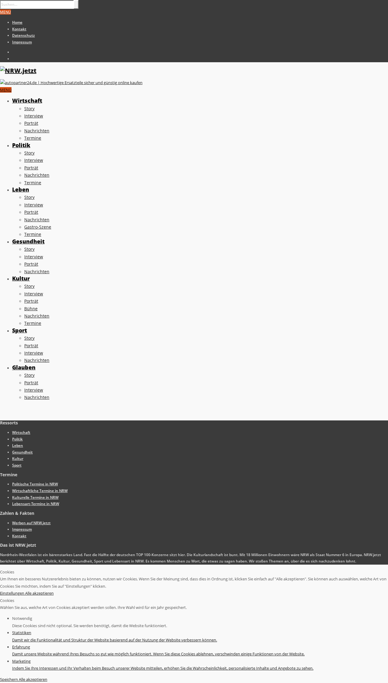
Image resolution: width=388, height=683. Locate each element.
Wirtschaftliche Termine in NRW (40, 490)
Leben (20, 189)
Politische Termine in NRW (35, 484)
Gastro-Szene (37, 227)
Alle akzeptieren (39, 593)
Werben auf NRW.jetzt (31, 522)
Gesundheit (28, 241)
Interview (33, 116)
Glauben (23, 367)
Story (29, 108)
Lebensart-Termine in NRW (35, 503)
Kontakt (19, 29)
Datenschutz (23, 35)
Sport (19, 330)
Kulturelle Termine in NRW (35, 497)
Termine (32, 138)
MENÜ (5, 12)
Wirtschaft (27, 100)
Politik (21, 145)
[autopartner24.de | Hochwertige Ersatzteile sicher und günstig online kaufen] (71, 82)
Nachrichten (36, 131)
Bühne (31, 308)
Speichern (9, 679)
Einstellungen (12, 593)
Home (17, 22)
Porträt (31, 123)
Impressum (22, 42)
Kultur (21, 278)
